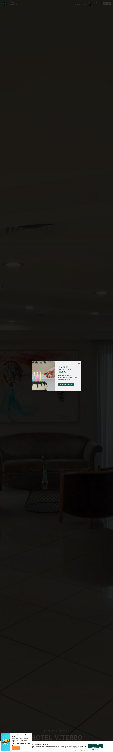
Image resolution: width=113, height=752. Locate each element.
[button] (79, 362)
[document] (56, 376)
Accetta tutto (95, 744)
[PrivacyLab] (83, 751)
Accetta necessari (96, 747)
